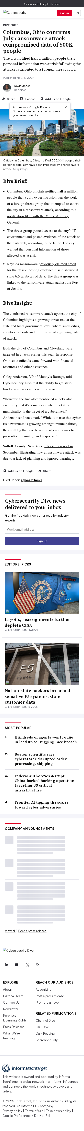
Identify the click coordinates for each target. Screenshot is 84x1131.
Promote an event (49, 1002)
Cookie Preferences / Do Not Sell (26, 1116)
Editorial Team (13, 996)
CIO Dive (42, 1027)
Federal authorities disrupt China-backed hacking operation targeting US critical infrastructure (44, 783)
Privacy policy (12, 1111)
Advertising (43, 989)
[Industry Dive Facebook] (17, 965)
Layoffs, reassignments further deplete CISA (37, 622)
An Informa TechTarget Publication (42, 3)
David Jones (22, 85)
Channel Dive (45, 1020)
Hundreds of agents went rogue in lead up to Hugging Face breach (46, 739)
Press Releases (13, 1027)
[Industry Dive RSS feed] (38, 965)
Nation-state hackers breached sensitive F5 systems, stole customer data (37, 696)
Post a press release (32, 931)
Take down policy (58, 1111)
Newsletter (10, 1009)
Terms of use (34, 1111)
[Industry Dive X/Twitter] (27, 965)
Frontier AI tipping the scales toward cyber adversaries (42, 805)
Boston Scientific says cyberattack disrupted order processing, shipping (41, 759)
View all (10, 931)
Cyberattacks (31, 480)
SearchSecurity (47, 1040)
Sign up (64, 12)
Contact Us (11, 1002)
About (7, 989)
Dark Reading (45, 1033)
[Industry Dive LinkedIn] (6, 965)
